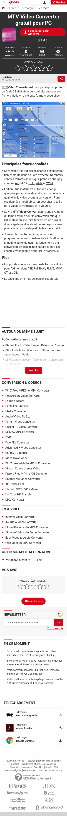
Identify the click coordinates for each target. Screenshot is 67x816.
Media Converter (15, 411)
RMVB (50, 268)
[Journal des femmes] (18, 786)
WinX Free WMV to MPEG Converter (27, 463)
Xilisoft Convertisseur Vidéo (22, 468)
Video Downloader (16, 458)
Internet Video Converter (20, 517)
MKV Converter (14, 499)
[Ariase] (18, 808)
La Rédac (7, 77)
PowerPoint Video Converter (22, 395)
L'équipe (31, 761)
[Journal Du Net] (49, 786)
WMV (39, 183)
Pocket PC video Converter (21, 427)
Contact (15, 764)
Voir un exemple (55, 628)
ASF (30, 268)
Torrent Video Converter (20, 421)
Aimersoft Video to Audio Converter (27, 532)
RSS (56, 767)
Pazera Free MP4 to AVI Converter (26, 473)
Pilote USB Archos (16, 406)
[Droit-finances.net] (49, 793)
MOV (58, 268)
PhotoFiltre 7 (13, 345)
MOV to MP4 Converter (19, 432)
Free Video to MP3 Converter (23, 543)
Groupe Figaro (30, 770)
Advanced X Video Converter (23, 447)
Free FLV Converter (17, 442)
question (60, 2)
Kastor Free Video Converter (22, 479)
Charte (48, 767)
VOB (14, 272)
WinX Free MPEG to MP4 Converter (27, 390)
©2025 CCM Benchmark (50, 770)
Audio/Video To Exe (17, 416)
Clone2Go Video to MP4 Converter (26, 527)
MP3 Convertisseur (17, 359)
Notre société (43, 761)
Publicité (56, 761)
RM (36, 268)
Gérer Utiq (38, 767)
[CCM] (13, 2)
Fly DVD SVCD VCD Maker (21, 489)
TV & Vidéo (43, 8)
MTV (5, 87)
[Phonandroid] (49, 807)
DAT (31, 183)
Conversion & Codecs (22, 382)
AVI (17, 183)
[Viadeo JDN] (49, 800)
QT (6, 272)
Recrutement (27, 764)
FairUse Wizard (14, 401)
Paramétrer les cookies (21, 767)
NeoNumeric (26, 55)
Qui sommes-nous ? (16, 761)
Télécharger (26, 8)
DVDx (9, 437)
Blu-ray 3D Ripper (16, 453)
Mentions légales (13, 770)
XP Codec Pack (14, 484)
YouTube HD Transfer (18, 494)
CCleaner (11, 369)
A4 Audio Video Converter (21, 522)
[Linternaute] (18, 793)
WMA (49, 183)
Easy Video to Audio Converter (24, 537)
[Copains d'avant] (18, 800)
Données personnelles (45, 764)
